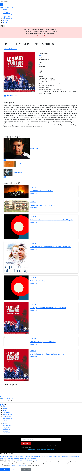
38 (39, 64)
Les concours (7, 425)
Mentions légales (17, 460)
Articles (5, 9)
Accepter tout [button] (5, 469)
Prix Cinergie (6, 429)
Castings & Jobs (7, 19)
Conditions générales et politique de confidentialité (41, 449)
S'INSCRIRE (26, 443)
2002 (40, 55)
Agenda (5, 11)
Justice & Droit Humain (10, 49)
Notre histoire (7, 427)
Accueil (5, 407)
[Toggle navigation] (1, 26)
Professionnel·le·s (8, 15)
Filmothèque (6, 13)
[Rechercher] (1, 4)
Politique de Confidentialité (18, 466)
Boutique (5, 20)
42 (39, 68)
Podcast (5, 22)
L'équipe (5, 431)
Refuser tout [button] (15, 469)
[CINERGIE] (6, 7)
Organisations (7, 17)
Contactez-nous (7, 433)
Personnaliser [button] (26, 469)
